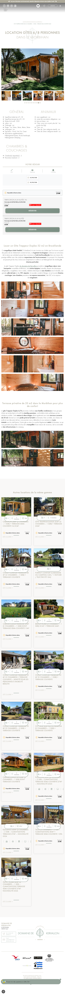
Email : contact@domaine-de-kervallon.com (10, 939)
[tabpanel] (6, 95)
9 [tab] (38, 102)
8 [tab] (36, 102)
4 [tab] (29, 102)
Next (61, 95)
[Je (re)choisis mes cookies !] (3, 991)
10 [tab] (40, 102)
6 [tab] (33, 102)
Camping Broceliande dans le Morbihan (32, 21)
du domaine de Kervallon (28, 266)
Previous (3, 95)
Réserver (32, 211)
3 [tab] (28, 102)
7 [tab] (35, 102)
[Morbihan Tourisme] (38, 958)
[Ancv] (15, 958)
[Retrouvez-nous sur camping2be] (15, 6)
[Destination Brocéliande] (26, 966)
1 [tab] (25, 102)
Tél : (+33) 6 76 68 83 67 (9, 933)
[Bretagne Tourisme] (26, 958)
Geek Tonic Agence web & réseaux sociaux (32, 978)
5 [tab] (31, 102)
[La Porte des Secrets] (49, 958)
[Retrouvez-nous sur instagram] (4, 6)
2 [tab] (26, 102)
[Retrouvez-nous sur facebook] (8, 6)
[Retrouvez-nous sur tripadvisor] (11, 6)
